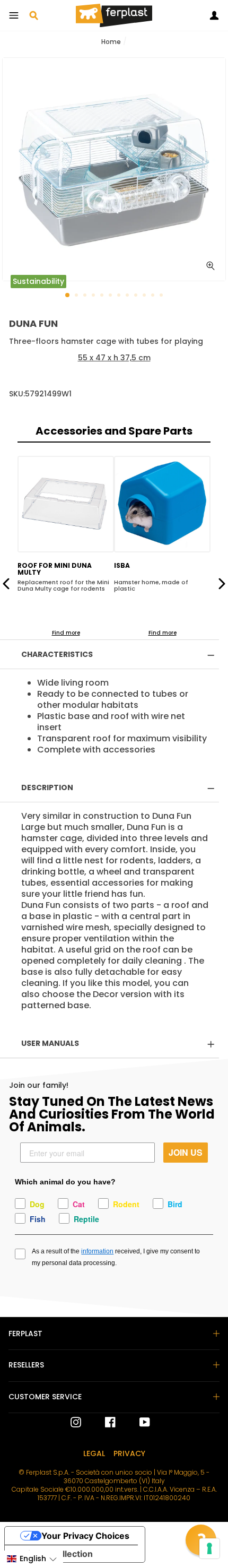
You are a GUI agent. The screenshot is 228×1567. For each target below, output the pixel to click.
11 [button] (153, 296)
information (97, 1251)
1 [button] (68, 295)
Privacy (129, 1453)
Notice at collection (53, 1553)
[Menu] (14, 15)
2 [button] (77, 296)
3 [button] (86, 296)
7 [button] (119, 296)
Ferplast (25, 1333)
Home (111, 41)
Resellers (26, 1365)
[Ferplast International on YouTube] (137, 1422)
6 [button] (111, 296)
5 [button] (103, 296)
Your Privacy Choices (85, 1535)
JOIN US (186, 1152)
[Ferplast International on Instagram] (76, 1422)
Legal (94, 1453)
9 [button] (136, 296)
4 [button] (94, 296)
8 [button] (128, 296)
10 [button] (145, 296)
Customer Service (45, 1396)
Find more (66, 633)
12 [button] (162, 296)
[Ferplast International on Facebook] (102, 1422)
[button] (31, 1559)
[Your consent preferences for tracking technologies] (209, 1548)
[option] (114, 169)
